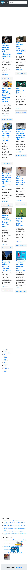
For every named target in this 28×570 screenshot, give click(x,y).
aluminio (4, 78)
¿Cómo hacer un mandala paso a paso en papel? (20, 180)
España (5, 356)
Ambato (5, 367)
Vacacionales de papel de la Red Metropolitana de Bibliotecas (20, 265)
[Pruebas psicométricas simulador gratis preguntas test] (15, 549)
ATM (3, 163)
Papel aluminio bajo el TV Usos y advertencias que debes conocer (20, 48)
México (5, 351)
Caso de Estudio (10, 247)
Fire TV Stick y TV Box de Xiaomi (20, 91)
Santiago (6, 360)
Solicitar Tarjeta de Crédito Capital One (13, 552)
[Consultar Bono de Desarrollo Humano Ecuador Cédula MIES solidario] (18, 543)
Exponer (7, 290)
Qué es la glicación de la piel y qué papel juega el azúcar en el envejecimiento (6, 180)
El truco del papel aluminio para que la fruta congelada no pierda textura (6, 94)
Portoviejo (6, 368)
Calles (3, 247)
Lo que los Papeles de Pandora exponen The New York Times (6, 265)
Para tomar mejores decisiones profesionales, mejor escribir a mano (7, 220)
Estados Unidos (7, 353)
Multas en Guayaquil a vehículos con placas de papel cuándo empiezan (6, 135)
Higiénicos (18, 245)
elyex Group (19, 567)
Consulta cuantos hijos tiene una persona (14, 520)
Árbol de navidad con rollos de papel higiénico (20, 221)
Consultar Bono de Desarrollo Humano (13, 531)
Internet (25, 155)
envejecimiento (9, 205)
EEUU (3, 290)
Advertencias (24, 73)
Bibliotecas (19, 291)
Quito (5, 359)
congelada (9, 119)
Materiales (24, 245)
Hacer (17, 204)
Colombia (6, 357)
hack (22, 155)
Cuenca (5, 362)
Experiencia (19, 112)
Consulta (18, 73)
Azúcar (4, 205)
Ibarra (5, 370)
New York (6, 363)
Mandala (22, 204)
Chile (5, 354)
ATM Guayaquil (8, 163)
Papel (23, 112)
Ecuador (6, 349)
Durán (5, 371)
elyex (6, 2)
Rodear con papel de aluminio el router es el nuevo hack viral (20, 134)
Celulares (9, 78)
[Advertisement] (14, 21)
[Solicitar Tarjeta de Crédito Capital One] (7, 556)
